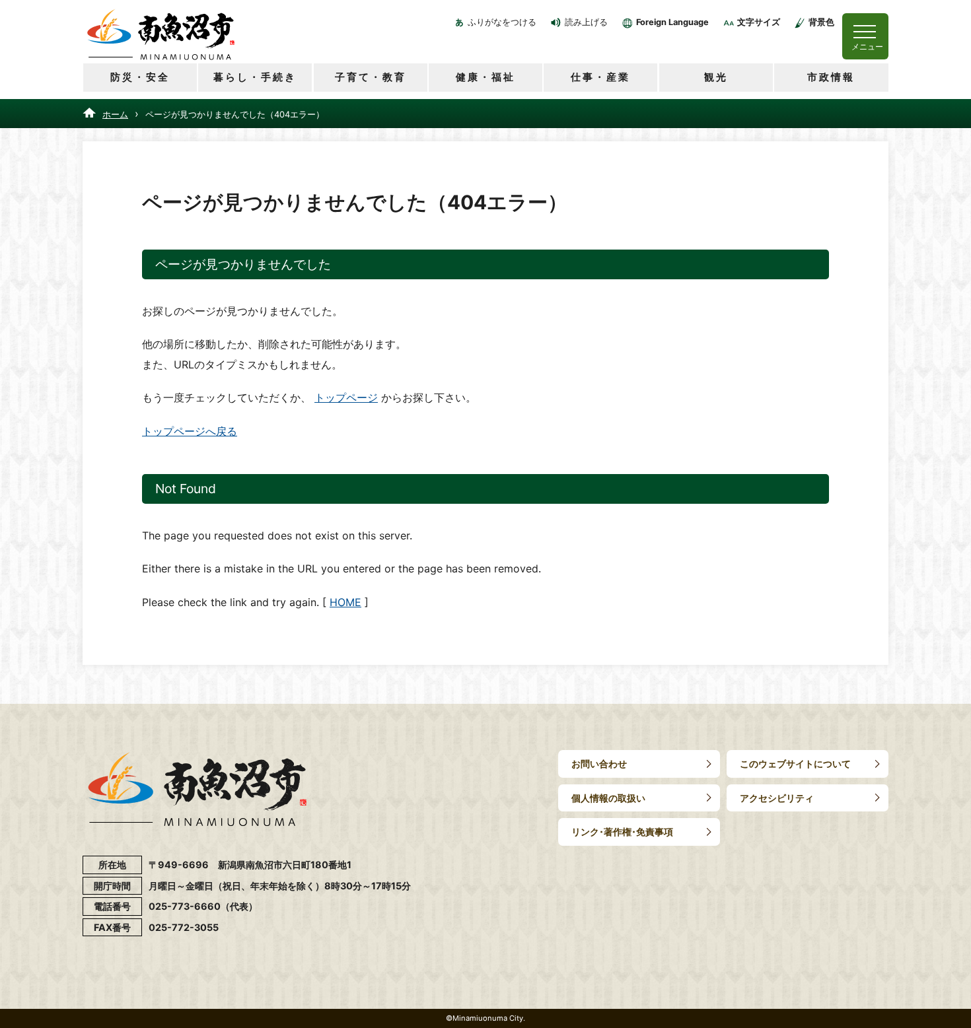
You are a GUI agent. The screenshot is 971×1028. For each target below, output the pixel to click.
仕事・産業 (600, 77)
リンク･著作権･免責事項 (622, 831)
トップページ (346, 397)
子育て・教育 (370, 77)
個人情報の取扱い (608, 798)
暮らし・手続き (255, 77)
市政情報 (831, 77)
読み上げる (586, 22)
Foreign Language (672, 22)
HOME (345, 602)
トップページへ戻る (189, 431)
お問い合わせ (599, 763)
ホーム (115, 114)
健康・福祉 (485, 77)
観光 (716, 77)
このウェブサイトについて (795, 763)
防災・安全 (140, 77)
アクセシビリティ (777, 798)
